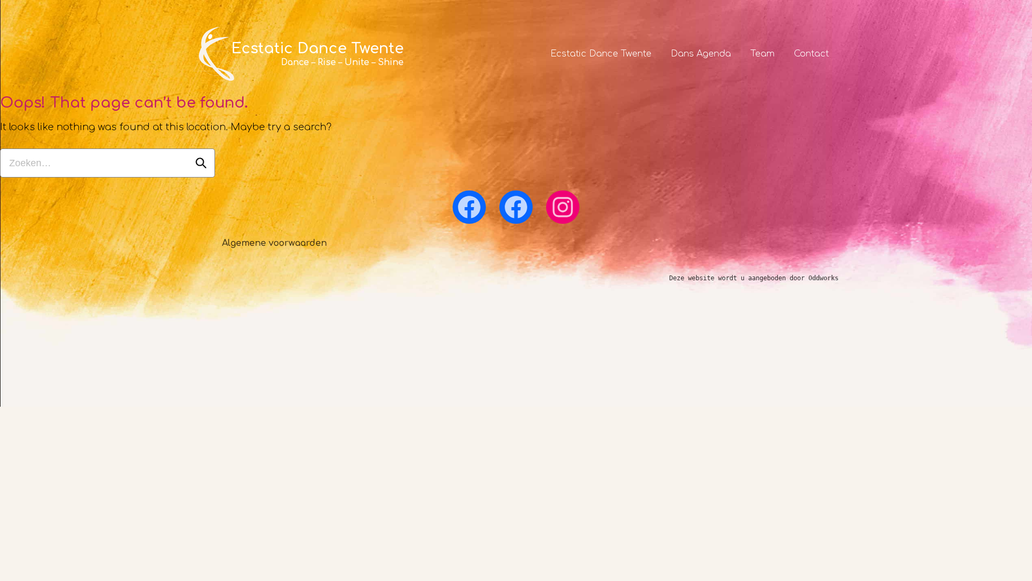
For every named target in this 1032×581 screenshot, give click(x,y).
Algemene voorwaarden (274, 243)
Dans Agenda (701, 54)
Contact (811, 54)
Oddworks (823, 278)
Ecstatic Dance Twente (600, 54)
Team (762, 54)
